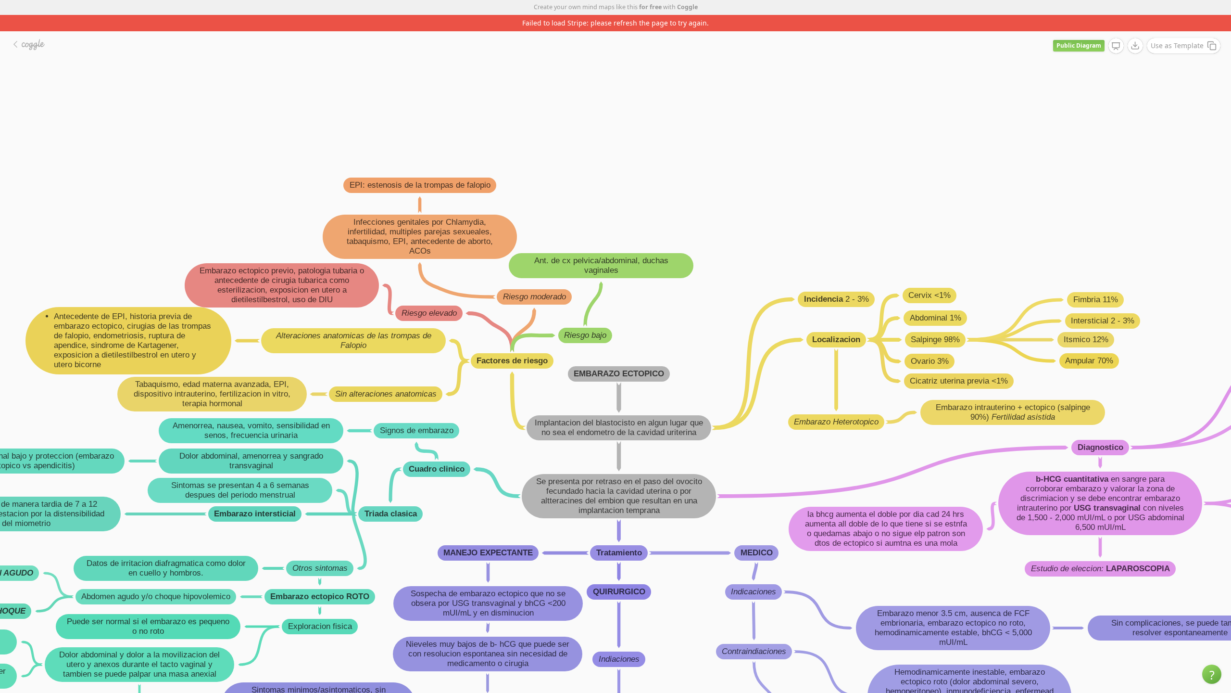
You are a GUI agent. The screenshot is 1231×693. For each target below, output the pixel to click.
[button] (1211, 674)
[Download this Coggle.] (1135, 45)
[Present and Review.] (1116, 46)
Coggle (687, 7)
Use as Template (1177, 45)
